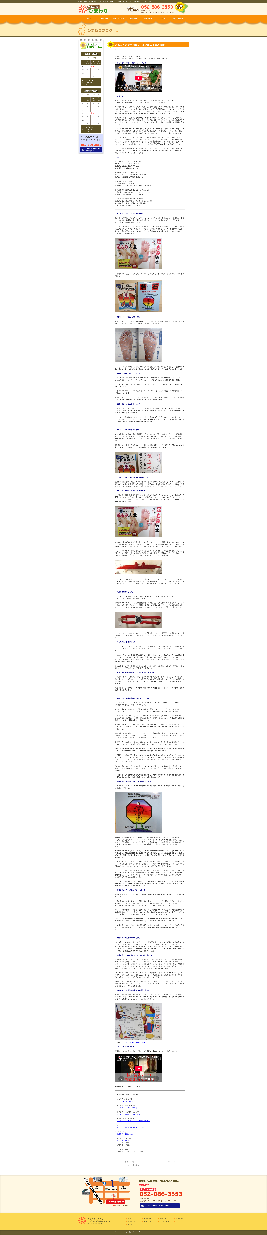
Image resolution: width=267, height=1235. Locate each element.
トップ (130, 1218)
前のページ (129, 1162)
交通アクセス (132, 1221)
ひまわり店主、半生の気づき (127, 1108)
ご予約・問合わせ (166, 1221)
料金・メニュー (118, 19)
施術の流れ (133, 19)
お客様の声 (148, 19)
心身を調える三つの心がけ (126, 1134)
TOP (89, 19)
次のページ (171, 1162)
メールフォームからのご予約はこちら (92, 150)
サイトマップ (132, 1224)
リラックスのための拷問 (125, 1101)
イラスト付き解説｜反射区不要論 (128, 1114)
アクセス (163, 19)
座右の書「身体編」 (124, 1140)
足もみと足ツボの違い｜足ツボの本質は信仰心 (133, 1121)
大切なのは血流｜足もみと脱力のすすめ (131, 1127)
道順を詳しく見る (121, 1205)
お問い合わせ (178, 19)
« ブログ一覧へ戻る (132, 1165)
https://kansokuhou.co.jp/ (135, 1042)
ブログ (178, 1221)
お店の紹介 (103, 19)
